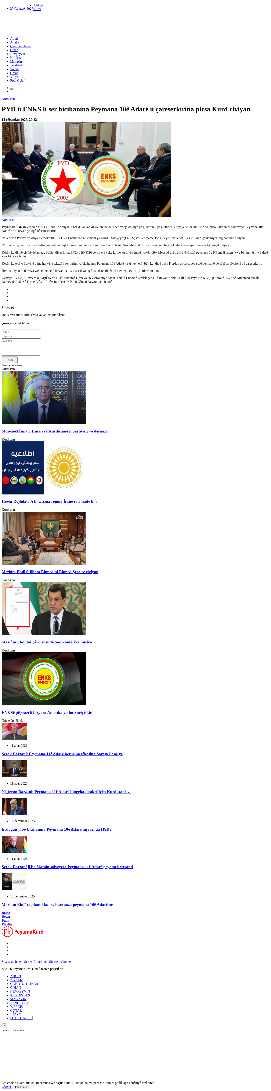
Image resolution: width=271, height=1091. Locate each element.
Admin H (8, 220)
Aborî (14, 38)
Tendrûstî (16, 65)
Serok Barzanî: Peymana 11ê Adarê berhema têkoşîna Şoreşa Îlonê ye (62, 754)
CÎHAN (15, 987)
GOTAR (16, 1010)
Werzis (14, 69)
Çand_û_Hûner (20, 46)
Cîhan (14, 50)
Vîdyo (14, 77)
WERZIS (16, 1006)
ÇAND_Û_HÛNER (24, 984)
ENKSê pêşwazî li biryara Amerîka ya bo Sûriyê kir (47, 712)
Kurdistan (16, 57)
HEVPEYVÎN (20, 991)
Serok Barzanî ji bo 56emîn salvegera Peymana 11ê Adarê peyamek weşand (67, 867)
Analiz (14, 42)
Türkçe (38, 5)
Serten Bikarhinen (36, 961)
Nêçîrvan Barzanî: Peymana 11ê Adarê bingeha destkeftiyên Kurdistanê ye (66, 791)
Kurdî (37, 9)
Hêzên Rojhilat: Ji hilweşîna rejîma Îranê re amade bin (49, 501)
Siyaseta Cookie (60, 961)
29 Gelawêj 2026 (21, 8)
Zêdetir (7, 1087)
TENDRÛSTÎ (19, 1003)
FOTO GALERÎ (21, 1018)
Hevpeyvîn (17, 54)
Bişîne (10, 360)
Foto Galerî (17, 80)
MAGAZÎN (18, 999)
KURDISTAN (20, 995)
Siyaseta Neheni (12, 961)
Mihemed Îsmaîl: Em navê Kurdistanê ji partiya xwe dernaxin (56, 431)
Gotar (14, 73)
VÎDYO (15, 1014)
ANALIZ (16, 980)
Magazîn (16, 61)
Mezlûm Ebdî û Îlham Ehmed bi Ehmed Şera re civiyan (50, 572)
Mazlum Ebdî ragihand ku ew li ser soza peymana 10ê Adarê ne (57, 904)
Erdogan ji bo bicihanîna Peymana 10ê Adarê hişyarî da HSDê (56, 829)
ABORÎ (15, 976)
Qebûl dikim (21, 1087)
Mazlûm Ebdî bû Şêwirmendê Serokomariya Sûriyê (47, 642)
